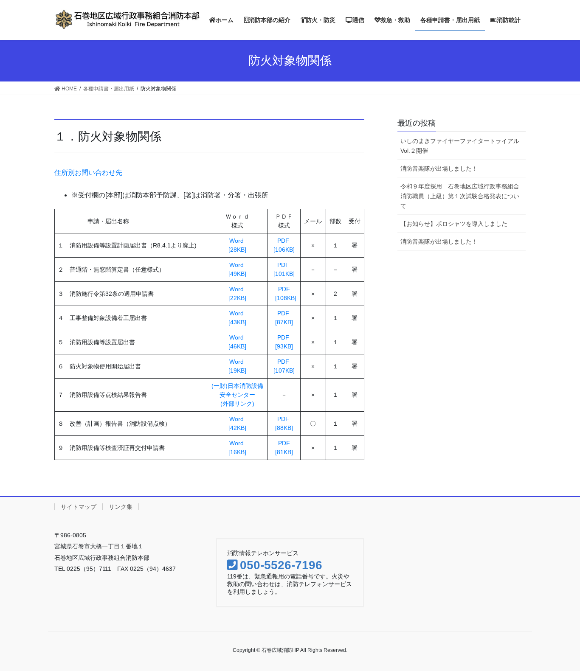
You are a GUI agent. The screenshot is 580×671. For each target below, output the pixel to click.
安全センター (237, 394)
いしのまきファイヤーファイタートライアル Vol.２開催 (463, 146)
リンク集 (120, 506)
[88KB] (284, 427)
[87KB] (284, 322)
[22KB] (237, 298)
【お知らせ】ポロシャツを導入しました (453, 223)
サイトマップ (78, 506)
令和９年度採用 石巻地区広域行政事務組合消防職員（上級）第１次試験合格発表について (459, 196)
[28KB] (237, 249)
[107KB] (284, 370)
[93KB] (284, 346)
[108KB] (284, 298)
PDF (284, 240)
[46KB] (237, 346)
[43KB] (237, 322)
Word (237, 240)
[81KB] (284, 452)
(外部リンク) (237, 403)
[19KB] (237, 370)
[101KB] (284, 273)
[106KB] (284, 249)
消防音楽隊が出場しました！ (439, 168)
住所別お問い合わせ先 (88, 172)
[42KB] (237, 427)
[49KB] (237, 273)
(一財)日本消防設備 (237, 385)
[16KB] (237, 452)
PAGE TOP (568, 640)
